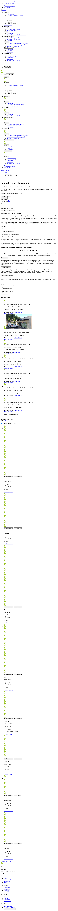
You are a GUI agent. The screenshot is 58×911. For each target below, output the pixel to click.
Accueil (5, 172)
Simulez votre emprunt (12, 30)
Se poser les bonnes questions (14, 39)
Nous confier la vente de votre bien (15, 15)
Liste (4, 420)
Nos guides (9, 50)
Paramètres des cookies (9, 909)
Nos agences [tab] (4, 198)
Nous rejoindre (7, 891)
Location (9, 423)
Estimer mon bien (8, 25)
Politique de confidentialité (10, 907)
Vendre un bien (10, 14)
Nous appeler (11, 193)
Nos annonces (10, 28)
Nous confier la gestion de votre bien (15, 37)
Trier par (3, 417)
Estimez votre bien (8, 879)
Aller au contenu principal (10, 1)
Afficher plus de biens (6, 861)
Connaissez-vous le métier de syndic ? (16, 45)
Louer (5, 882)
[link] (8, 66)
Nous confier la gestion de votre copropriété (17, 43)
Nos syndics (6, 890)
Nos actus (6, 897)
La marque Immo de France (13, 60)
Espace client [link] (18, 193)
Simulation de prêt (8, 881)
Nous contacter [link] (4, 193)
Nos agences (10, 59)
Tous (3, 423)
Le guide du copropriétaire (13, 46)
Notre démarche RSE (12, 56)
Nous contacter (7, 901)
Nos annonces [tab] (4, 199)
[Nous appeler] (9, 201)
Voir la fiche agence (8, 313)
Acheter (5, 878)
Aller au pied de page (9, 3)
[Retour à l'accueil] (3, 10)
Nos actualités (10, 49)
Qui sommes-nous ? (11, 55)
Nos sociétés (10, 57)
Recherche (3, 422)
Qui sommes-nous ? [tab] (5, 196)
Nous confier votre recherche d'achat (15, 29)
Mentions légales (8, 906)
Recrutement (7, 7)
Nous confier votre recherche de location (16, 35)
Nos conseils (10, 40)
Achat (14, 423)
